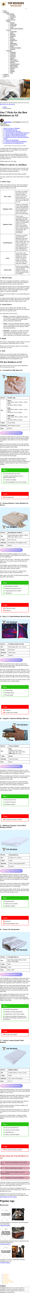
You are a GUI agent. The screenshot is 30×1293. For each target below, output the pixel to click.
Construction (13, 31)
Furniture (12, 62)
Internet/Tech (13, 40)
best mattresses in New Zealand (8, 1197)
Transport (12, 49)
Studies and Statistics (15, 47)
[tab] (15, 1163)
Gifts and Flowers (14, 64)
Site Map (5, 1283)
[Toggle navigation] (26, 8)
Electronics (13, 56)
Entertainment (10, 14)
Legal (11, 42)
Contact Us (6, 75)
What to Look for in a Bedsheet (11, 128)
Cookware (13, 55)
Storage (12, 70)
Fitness (12, 18)
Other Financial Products (16, 28)
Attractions (13, 16)
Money (8, 21)
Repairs (12, 46)
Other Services (14, 44)
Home (5, 11)
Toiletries (12, 71)
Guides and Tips (11, 19)
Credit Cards (13, 24)
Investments (13, 25)
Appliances (13, 52)
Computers (13, 53)
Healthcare (13, 36)
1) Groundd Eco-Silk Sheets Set (12, 131)
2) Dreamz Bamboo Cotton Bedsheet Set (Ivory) (16, 132)
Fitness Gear (13, 59)
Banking (12, 22)
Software (12, 68)
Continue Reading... (5, 1225)
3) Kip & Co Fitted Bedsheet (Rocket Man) (15, 134)
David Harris (8, 122)
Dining (12, 33)
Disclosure (6, 1278)
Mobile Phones (14, 65)
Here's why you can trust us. (7, 104)
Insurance (12, 39)
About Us (5, 74)
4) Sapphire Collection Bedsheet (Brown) (14, 135)
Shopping (9, 50)
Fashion (12, 58)
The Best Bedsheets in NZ (10, 129)
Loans (11, 27)
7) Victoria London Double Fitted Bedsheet (15, 141)
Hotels (11, 37)
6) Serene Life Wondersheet (11, 140)
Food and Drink (14, 61)
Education (12, 34)
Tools (11, 73)
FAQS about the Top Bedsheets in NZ (13, 143)
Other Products (14, 67)
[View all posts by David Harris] (2, 122)
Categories (6, 12)
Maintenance (13, 43)
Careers (5, 1277)
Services (9, 30)
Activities (12, 15)
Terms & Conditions (8, 1281)
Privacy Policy (7, 1280)
